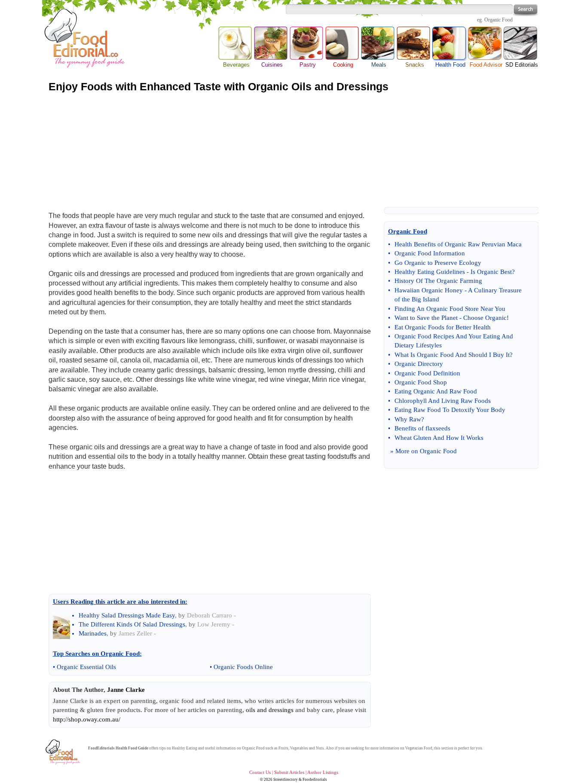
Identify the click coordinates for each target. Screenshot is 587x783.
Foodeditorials (315, 779)
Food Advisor (486, 64)
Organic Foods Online (243, 666)
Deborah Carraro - (211, 615)
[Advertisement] (293, 150)
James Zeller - (137, 633)
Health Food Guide (132, 748)
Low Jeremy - (215, 624)
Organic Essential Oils (86, 666)
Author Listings (322, 772)
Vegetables (299, 748)
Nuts (320, 748)
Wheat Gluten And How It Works (438, 437)
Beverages (236, 64)
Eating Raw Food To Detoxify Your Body (449, 409)
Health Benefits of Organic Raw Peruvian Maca (458, 244)
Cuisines (272, 64)
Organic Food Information (429, 253)
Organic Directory (418, 363)
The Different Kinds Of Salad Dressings (132, 624)
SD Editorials (521, 64)
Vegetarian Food (418, 748)
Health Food (450, 44)
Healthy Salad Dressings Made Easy (127, 615)
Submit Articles (289, 772)
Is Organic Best (491, 271)
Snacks (414, 64)
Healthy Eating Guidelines (429, 271)
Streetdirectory (285, 779)
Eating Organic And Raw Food (435, 391)
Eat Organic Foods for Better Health (442, 327)
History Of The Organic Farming (438, 280)
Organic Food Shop (420, 382)
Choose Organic (485, 317)
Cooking (343, 64)
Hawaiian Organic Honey (428, 290)
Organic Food (498, 20)
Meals (378, 64)
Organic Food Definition (427, 373)
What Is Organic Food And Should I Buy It (452, 354)
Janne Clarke (126, 689)
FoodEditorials (101, 748)
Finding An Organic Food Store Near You (449, 308)
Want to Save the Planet (426, 317)
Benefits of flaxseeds (422, 428)
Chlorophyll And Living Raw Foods (442, 400)
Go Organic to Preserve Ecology (437, 262)
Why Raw (407, 419)
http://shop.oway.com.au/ (86, 719)
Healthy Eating (184, 748)
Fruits (283, 748)
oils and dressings (270, 709)
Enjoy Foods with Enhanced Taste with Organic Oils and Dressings (218, 86)
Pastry (308, 64)
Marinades (93, 633)
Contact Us (260, 772)
